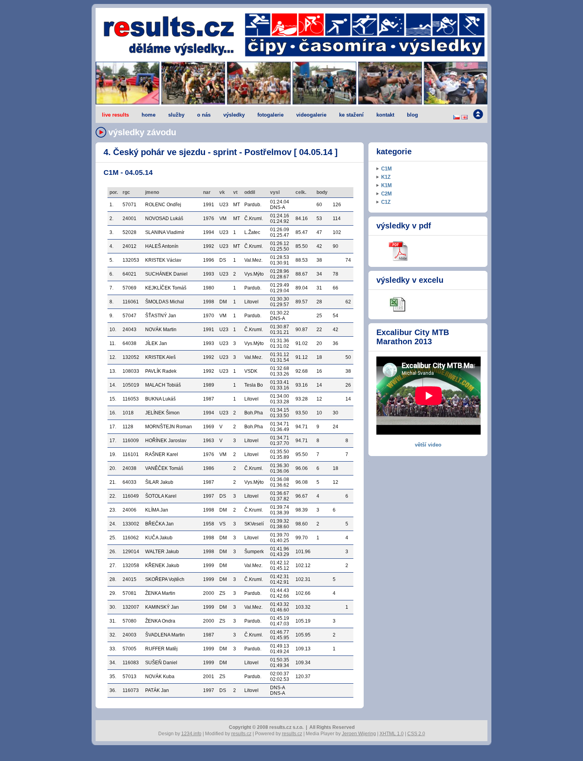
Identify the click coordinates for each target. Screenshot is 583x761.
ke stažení (351, 115)
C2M (386, 194)
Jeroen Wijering (359, 733)
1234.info (191, 733)
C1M (386, 169)
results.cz (241, 733)
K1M (386, 185)
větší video (428, 445)
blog (412, 115)
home (148, 115)
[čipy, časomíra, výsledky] (291, 83)
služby (176, 115)
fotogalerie (270, 115)
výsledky (234, 115)
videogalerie (311, 115)
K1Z (386, 177)
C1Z (386, 202)
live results (115, 115)
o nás (204, 115)
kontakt (385, 115)
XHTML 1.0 (392, 733)
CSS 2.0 (416, 733)
